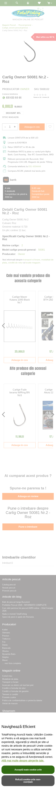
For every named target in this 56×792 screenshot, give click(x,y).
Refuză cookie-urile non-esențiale (28, 780)
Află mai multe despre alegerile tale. (22, 760)
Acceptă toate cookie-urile (28, 769)
